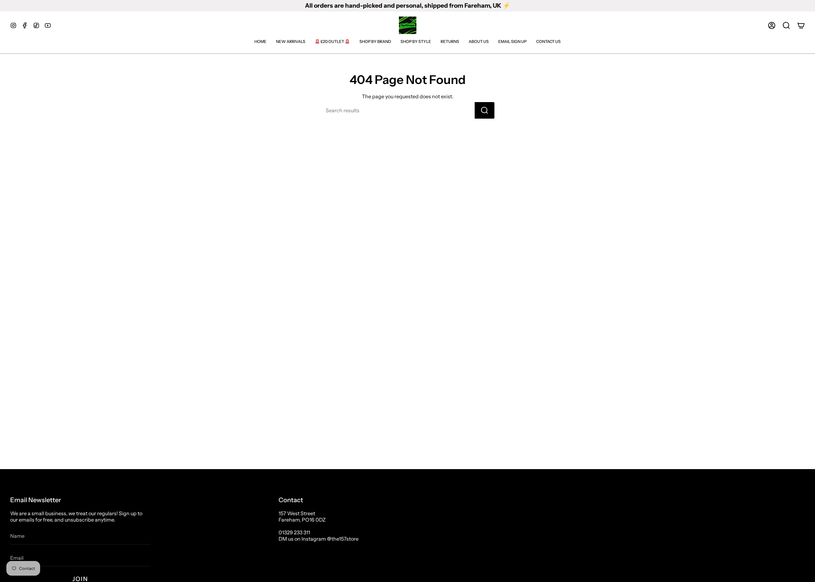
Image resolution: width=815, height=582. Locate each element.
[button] (786, 25)
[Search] (484, 110)
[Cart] (801, 25)
